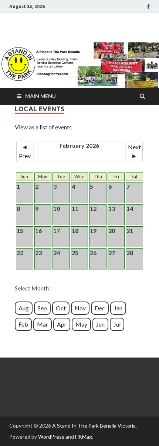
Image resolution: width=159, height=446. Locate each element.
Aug (23, 307)
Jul (117, 324)
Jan (118, 307)
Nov (80, 307)
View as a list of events (43, 126)
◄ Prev (25, 151)
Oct (61, 307)
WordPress (51, 436)
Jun (100, 324)
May (81, 324)
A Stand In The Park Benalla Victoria (94, 425)
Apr (62, 324)
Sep (42, 307)
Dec (100, 307)
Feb (23, 324)
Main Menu (40, 96)
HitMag (83, 436)
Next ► (134, 151)
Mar (42, 324)
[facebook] (148, 6)
